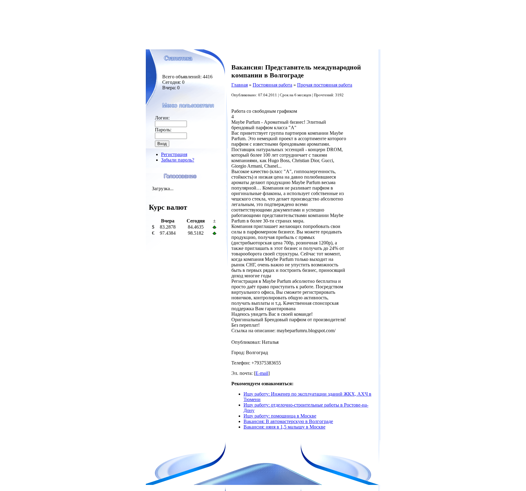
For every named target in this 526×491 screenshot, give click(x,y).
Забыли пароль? (177, 159)
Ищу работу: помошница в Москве (280, 415)
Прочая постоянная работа (324, 84)
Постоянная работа (272, 84)
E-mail (261, 373)
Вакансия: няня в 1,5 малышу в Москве (284, 426)
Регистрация (174, 154)
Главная (239, 84)
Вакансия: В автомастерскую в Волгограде (288, 421)
